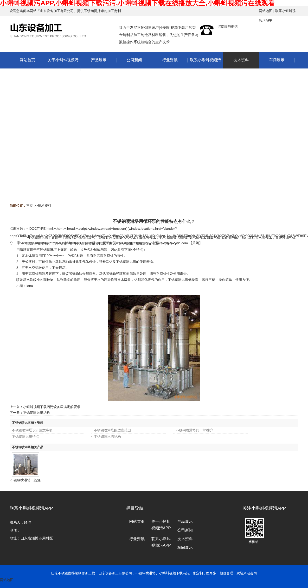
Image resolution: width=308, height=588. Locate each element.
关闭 (195, 243)
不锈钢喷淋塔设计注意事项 (32, 430)
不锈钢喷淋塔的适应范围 (112, 430)
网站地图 (265, 11)
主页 (29, 205)
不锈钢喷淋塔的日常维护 (194, 430)
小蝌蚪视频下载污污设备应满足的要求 (51, 407)
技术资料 (44, 205)
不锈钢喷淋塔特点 (25, 437)
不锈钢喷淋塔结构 (36, 413)
